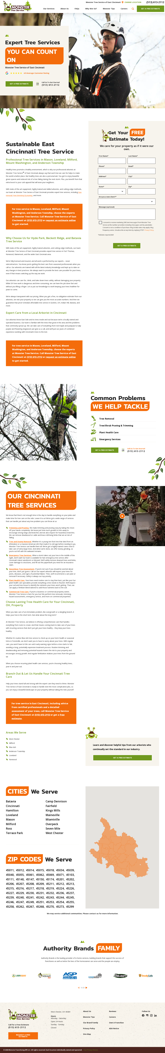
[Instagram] (151, 1015)
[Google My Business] (147, 1015)
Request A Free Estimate (23, 1036)
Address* (102, 176)
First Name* (103, 156)
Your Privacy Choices (91, 1050)
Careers (112, 1017)
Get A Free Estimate (150, 8)
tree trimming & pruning (22, 195)
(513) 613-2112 (155, 2)
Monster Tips (89, 1017)
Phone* (102, 166)
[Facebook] (143, 1015)
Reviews (112, 1011)
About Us (87, 1011)
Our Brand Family (90, 1022)
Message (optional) (106, 207)
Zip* (130, 187)
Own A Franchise (116, 1022)
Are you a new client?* (107, 197)
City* (130, 176)
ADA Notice (114, 1028)
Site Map (87, 1034)
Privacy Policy (149, 230)
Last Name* (133, 156)
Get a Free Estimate (126, 245)
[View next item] (86, 988)
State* (101, 187)
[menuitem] (48, 8)
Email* (130, 166)
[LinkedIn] (155, 1015)
